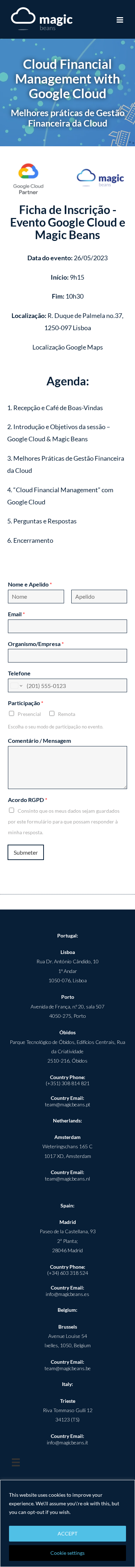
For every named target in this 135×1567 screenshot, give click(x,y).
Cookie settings (67, 1553)
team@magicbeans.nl (67, 1179)
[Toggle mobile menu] (120, 20)
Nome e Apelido (30, 584)
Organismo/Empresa (36, 643)
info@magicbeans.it (67, 1442)
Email (16, 614)
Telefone (19, 673)
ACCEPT (67, 1533)
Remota (66, 714)
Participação (25, 702)
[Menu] (15, 1462)
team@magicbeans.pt (67, 1104)
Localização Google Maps (67, 347)
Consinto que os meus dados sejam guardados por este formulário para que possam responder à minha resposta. (64, 821)
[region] (67, 1523)
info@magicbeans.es (67, 1294)
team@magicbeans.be (68, 1368)
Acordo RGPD (27, 799)
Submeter (26, 852)
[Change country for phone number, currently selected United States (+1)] (16, 685)
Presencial (29, 714)
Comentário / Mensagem (39, 740)
